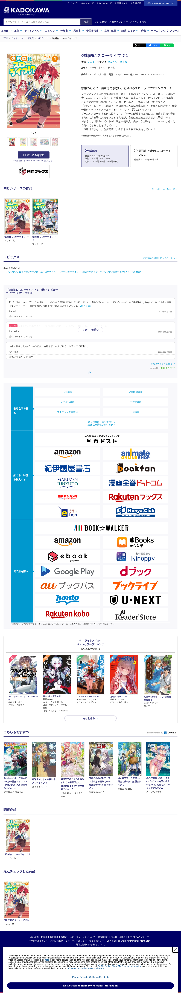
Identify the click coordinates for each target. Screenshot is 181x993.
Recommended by (155, 733)
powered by (155, 368)
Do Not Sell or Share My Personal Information (128, 941)
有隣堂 (135, 412)
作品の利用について (38, 941)
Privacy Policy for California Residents (90, 977)
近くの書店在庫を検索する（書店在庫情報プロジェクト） (102, 423)
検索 (86, 21)
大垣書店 (67, 392)
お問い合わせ (56, 941)
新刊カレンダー (120, 21)
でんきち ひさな (117, 61)
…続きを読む (85, 306)
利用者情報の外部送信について (90, 944)
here (47, 960)
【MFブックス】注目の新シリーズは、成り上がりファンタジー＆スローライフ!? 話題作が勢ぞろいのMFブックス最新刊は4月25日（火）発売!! (72, 271)
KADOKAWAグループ (138, 937)
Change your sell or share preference (86, 968)
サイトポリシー (96, 941)
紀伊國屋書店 (135, 392)
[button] (62, 142)
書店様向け (103, 937)
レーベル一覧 (105, 3)
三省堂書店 (135, 402)
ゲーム (154, 30)
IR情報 (44, 937)
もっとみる (89, 718)
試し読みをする (35, 155)
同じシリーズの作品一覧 (163, 189)
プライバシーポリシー (76, 941)
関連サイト (122, 3)
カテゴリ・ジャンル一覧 (82, 3)
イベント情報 (139, 21)
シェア (154, 45)
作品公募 (137, 3)
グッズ (164, 30)
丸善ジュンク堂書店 (67, 412)
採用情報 (54, 937)
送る (168, 45)
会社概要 (34, 937)
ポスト (141, 45)
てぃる (90, 61)
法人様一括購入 (118, 937)
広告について (67, 937)
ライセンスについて (85, 937)
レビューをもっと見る (161, 363)
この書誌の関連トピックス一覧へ (159, 258)
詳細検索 (102, 21)
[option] (18, 839)
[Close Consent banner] (175, 949)
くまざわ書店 (67, 402)
